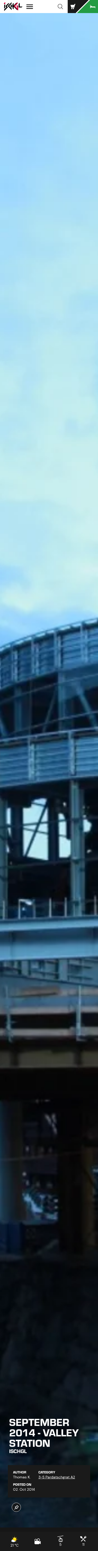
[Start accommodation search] (87, 6)
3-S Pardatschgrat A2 (56, 1477)
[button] (60, 6)
